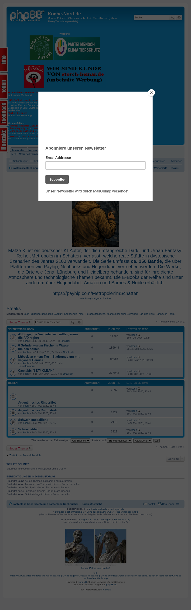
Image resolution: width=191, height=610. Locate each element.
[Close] (151, 92)
